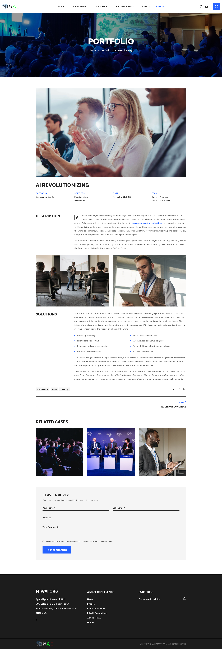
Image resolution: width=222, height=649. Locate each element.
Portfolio (105, 50)
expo (54, 389)
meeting (64, 389)
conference (42, 389)
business (50, 470)
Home (93, 50)
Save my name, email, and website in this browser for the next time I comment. (79, 541)
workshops (63, 470)
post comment (58, 549)
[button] (201, 6)
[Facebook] (37, 620)
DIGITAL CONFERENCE (63, 473)
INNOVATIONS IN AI (112, 473)
